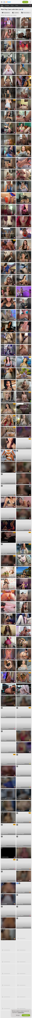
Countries (16, 12)
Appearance (7, 12)
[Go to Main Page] (9, 2)
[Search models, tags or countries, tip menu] (30, 5)
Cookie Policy (21, 1012)
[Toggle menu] (1, 2)
